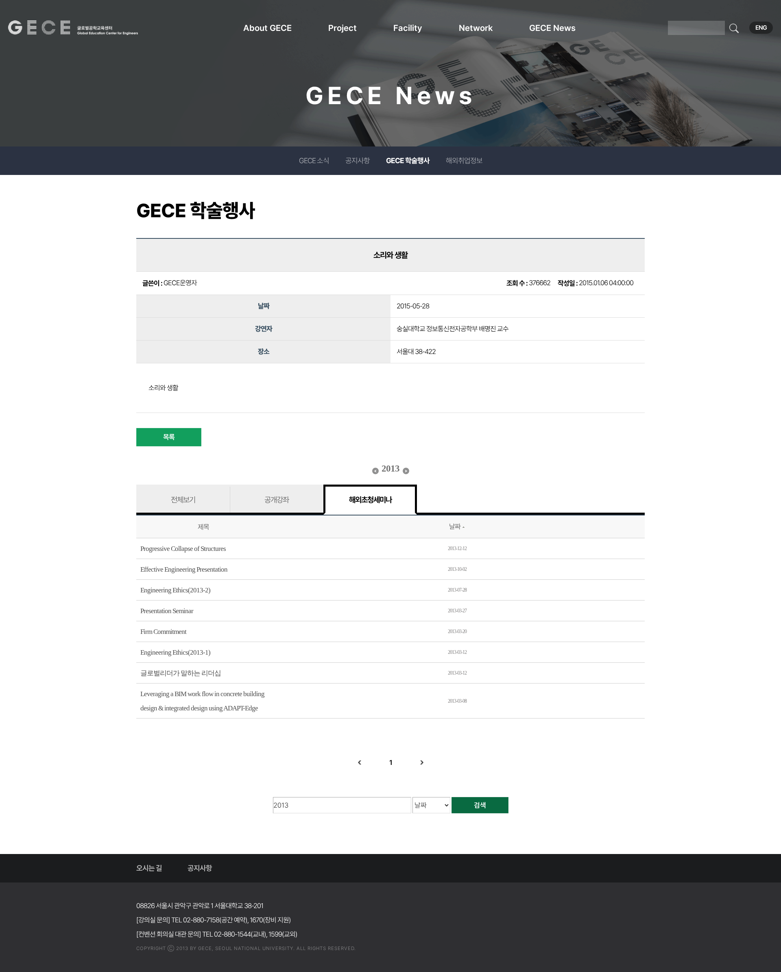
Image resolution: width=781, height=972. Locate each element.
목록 (169, 437)
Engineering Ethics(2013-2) (175, 590)
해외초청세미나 (370, 499)
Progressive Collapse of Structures (183, 549)
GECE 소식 (314, 160)
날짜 (454, 526)
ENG (761, 27)
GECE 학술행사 (408, 160)
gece (83, 27)
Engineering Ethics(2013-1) (175, 652)
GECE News (552, 28)
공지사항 (357, 160)
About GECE (267, 28)
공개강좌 (276, 499)
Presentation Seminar (166, 611)
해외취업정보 (464, 160)
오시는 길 (149, 868)
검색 (480, 805)
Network (476, 28)
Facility (407, 28)
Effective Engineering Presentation (183, 569)
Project (342, 28)
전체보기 (183, 499)
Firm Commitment (163, 632)
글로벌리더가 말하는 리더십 (180, 673)
